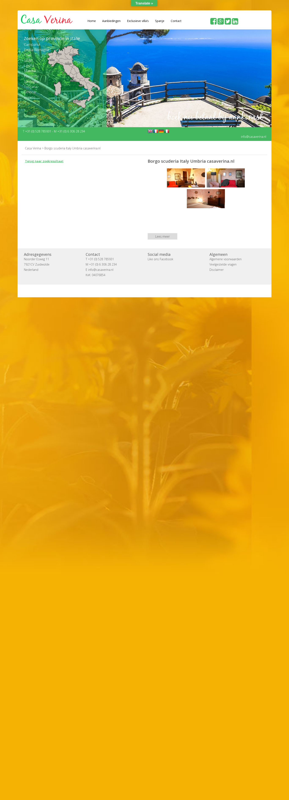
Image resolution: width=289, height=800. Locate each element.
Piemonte (31, 76)
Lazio (28, 60)
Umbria (30, 92)
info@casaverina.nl (253, 136)
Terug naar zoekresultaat (44, 161)
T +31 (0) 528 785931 (37, 131)
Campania (32, 44)
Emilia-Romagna (36, 49)
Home (91, 21)
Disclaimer (216, 269)
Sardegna (31, 81)
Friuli (27, 54)
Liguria (29, 65)
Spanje (159, 21)
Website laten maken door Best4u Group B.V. (165, 291)
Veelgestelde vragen (223, 264)
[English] (150, 131)
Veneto (29, 97)
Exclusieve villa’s (138, 21)
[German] (161, 131)
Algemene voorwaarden (225, 259)
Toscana (30, 86)
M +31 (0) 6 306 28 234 (69, 131)
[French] (155, 131)
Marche (30, 70)
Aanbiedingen (111, 21)
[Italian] (166, 131)
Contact (176, 21)
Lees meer (162, 236)
